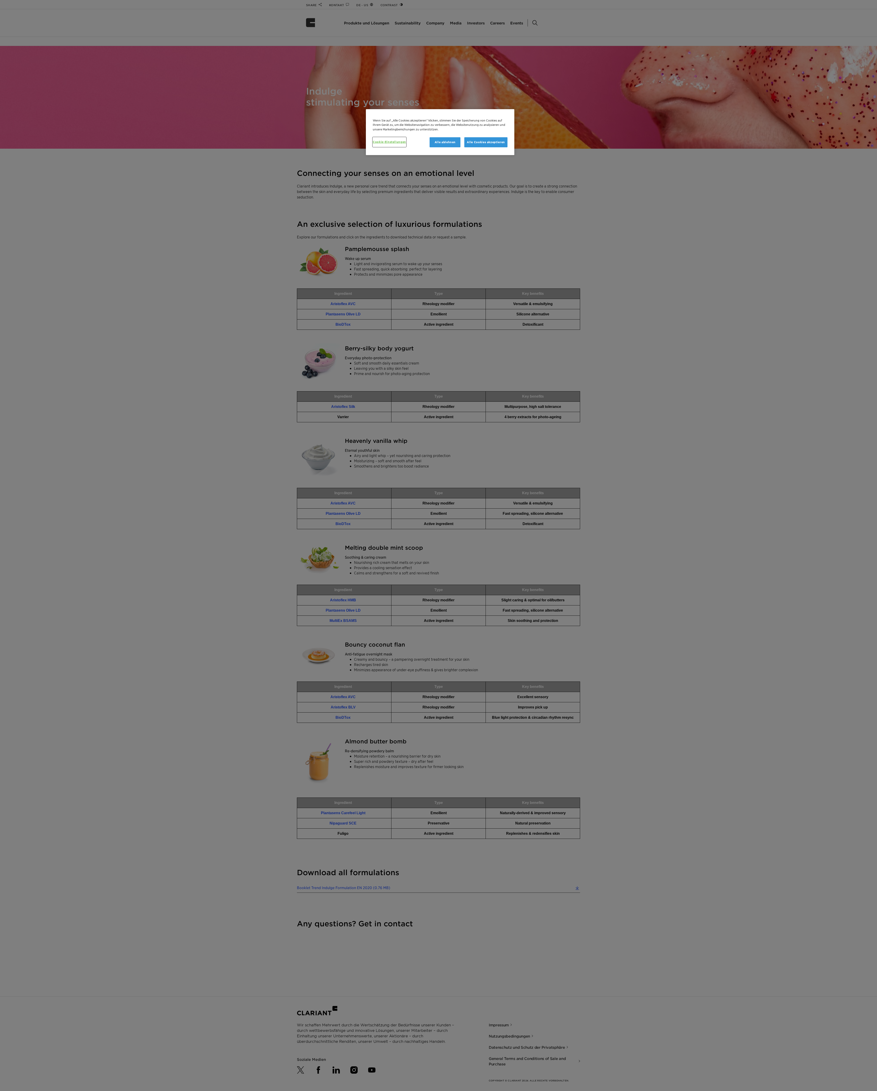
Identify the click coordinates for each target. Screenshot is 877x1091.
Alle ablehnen (445, 142)
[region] (440, 132)
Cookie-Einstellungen (389, 142)
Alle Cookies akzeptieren (486, 142)
